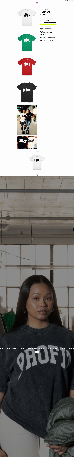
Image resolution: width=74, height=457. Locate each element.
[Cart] (72, 3)
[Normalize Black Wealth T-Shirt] (37, 163)
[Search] (71, 3)
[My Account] (69, 3)
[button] (2, 3)
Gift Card (70, 0)
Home (40, 9)
